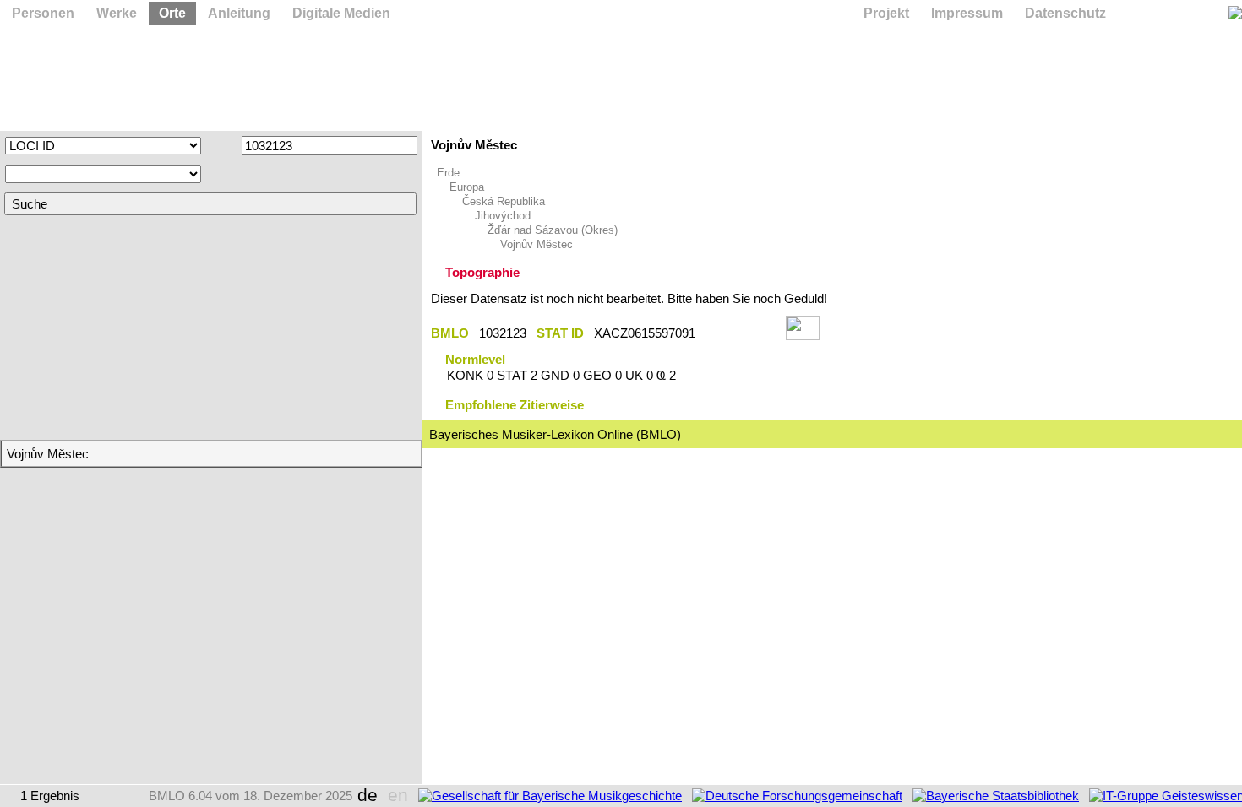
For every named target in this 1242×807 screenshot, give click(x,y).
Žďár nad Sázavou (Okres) (553, 230)
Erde (448, 172)
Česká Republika (503, 201)
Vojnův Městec (536, 244)
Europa (466, 187)
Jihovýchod (503, 215)
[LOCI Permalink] (740, 333)
